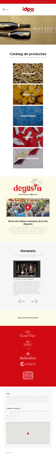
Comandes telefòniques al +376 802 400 (39, 1)
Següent (33, 301)
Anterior (23, 301)
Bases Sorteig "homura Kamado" (28, 318)
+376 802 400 (13, 418)
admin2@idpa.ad (14, 416)
